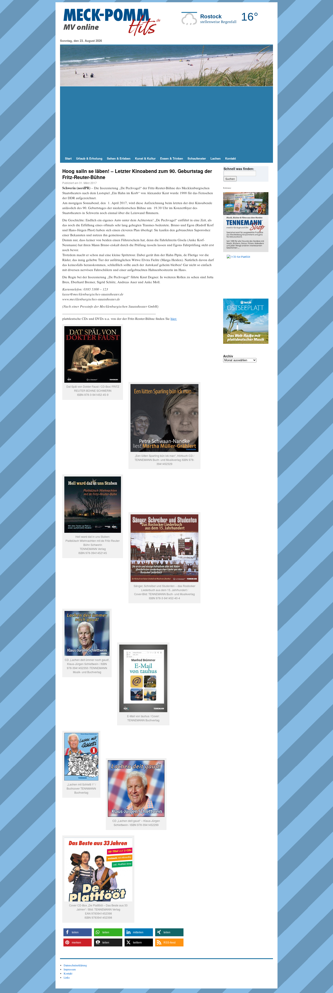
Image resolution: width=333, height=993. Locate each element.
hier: (174, 318)
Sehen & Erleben (118, 158)
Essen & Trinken (171, 158)
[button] (77, 932)
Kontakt (230, 158)
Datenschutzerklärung (75, 965)
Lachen (215, 158)
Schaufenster (197, 158)
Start (68, 158)
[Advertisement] (166, 120)
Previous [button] (228, 275)
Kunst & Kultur (145, 158)
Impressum (70, 969)
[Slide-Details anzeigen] (247, 275)
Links (67, 977)
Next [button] (263, 275)
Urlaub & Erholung (89, 158)
